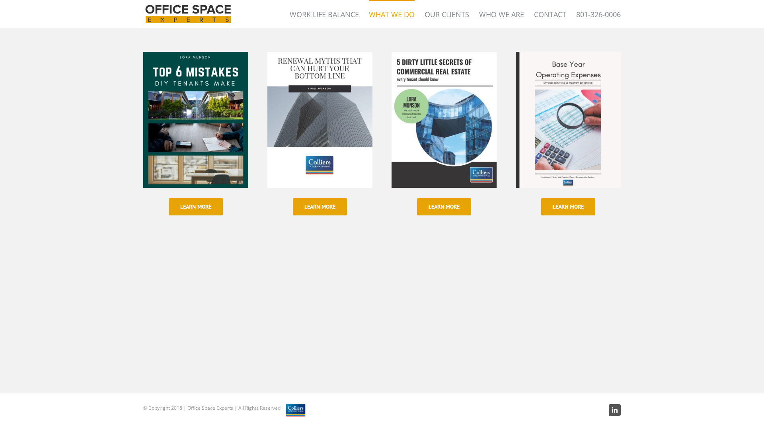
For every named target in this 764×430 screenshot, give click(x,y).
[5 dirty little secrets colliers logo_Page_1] (444, 57)
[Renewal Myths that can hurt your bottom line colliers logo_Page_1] (319, 57)
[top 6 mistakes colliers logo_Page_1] (195, 57)
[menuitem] (329, 14)
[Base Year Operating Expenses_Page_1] (568, 57)
